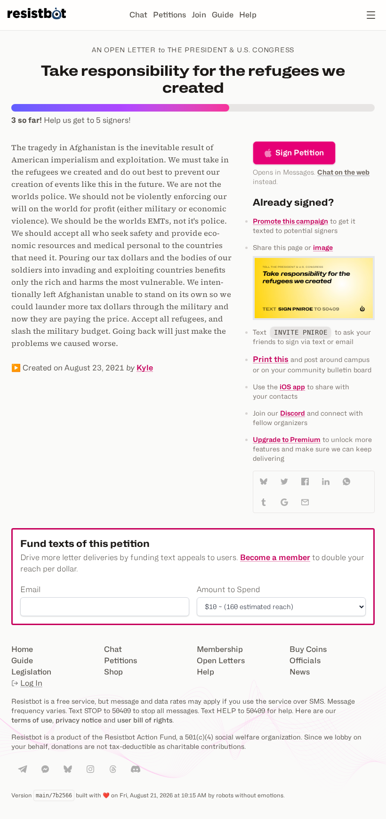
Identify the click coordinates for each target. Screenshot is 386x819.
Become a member (275, 557)
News (300, 671)
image (323, 247)
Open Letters (221, 660)
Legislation (31, 671)
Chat (138, 14)
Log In (31, 683)
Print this (271, 359)
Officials (305, 660)
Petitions (169, 14)
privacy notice (79, 720)
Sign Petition (299, 152)
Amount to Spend (228, 589)
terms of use (31, 720)
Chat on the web (343, 172)
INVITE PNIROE (300, 332)
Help (248, 14)
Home (22, 649)
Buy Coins (308, 649)
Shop (113, 671)
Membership (220, 649)
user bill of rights (144, 720)
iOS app (292, 387)
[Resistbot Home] (37, 23)
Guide (222, 14)
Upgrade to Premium (287, 439)
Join (199, 14)
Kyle (145, 367)
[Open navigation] (371, 15)
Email (30, 589)
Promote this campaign (290, 221)
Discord (292, 413)
